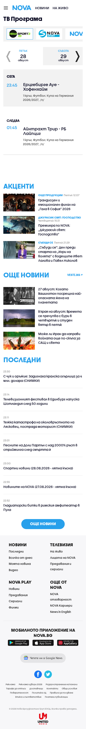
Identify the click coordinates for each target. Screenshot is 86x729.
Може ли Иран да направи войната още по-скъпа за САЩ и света (59, 338)
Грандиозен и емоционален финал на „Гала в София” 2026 (56, 204)
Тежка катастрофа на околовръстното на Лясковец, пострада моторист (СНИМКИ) (38, 424)
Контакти (52, 688)
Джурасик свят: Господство (59, 217)
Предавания (18, 595)
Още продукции (50, 195)
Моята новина (20, 563)
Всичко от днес (21, 557)
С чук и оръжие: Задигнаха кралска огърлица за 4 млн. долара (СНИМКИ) (42, 378)
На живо (60, 8)
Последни (16, 551)
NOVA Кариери (61, 605)
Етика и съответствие (28, 697)
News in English (60, 611)
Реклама (10, 684)
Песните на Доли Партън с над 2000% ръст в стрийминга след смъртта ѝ (40, 447)
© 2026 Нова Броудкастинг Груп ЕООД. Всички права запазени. (43, 708)
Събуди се (45, 242)
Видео (13, 570)
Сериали (15, 601)
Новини (42, 8)
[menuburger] (6, 7)
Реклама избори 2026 (30, 684)
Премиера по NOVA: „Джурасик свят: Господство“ (54, 230)
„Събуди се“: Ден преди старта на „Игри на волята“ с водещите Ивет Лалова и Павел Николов (60, 253)
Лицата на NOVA (62, 557)
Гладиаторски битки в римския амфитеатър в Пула (41, 507)
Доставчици (36, 688)
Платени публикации (56, 697)
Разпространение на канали (61, 684)
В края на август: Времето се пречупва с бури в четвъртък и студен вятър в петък (60, 318)
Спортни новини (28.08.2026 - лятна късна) (38, 468)
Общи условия (69, 688)
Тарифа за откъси (16, 688)
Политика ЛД (39, 692)
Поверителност (19, 692)
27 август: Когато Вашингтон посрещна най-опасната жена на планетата (60, 295)
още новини (43, 524)
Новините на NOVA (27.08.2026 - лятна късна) (39, 487)
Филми (14, 607)
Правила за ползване (61, 692)
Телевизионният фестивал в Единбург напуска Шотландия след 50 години (41, 401)
